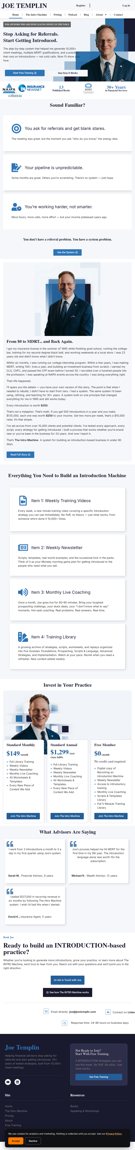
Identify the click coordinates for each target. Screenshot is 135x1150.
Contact (118, 14)
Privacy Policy (114, 1133)
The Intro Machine (36, 14)
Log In (126, 5)
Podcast (72, 14)
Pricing (58, 14)
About (99, 14)
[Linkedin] (17, 1082)
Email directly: (73, 1011)
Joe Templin (24, 5)
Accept (16, 1140)
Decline (33, 1140)
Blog (86, 14)
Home (15, 14)
